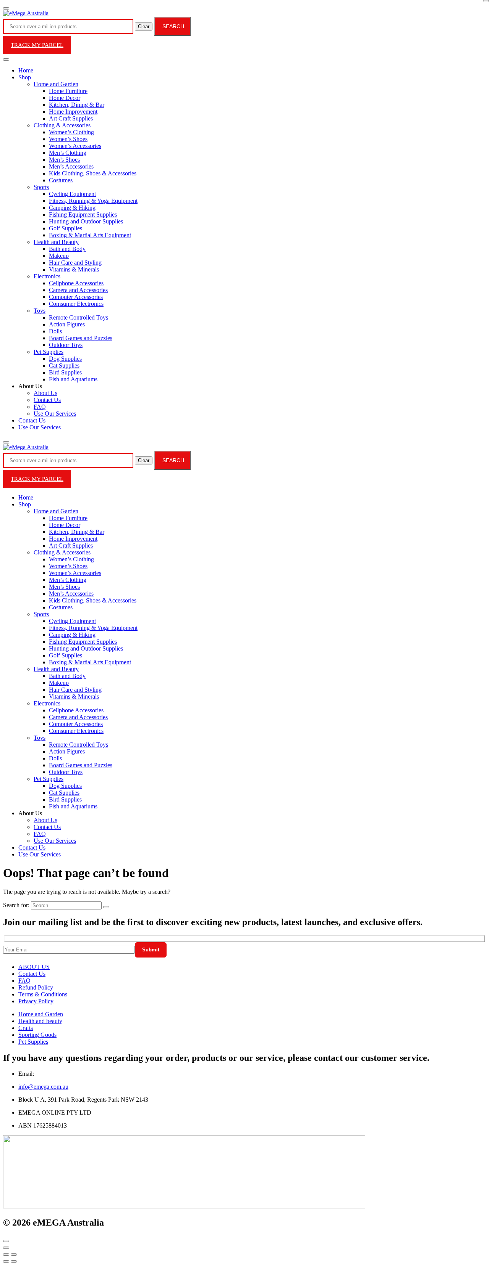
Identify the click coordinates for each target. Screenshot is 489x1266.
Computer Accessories (76, 297)
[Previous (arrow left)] (6, 1261)
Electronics (47, 276)
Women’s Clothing (71, 132)
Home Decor (64, 98)
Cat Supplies (64, 365)
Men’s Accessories (71, 166)
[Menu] (6, 8)
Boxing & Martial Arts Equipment (90, 235)
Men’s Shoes (64, 159)
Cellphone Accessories (76, 283)
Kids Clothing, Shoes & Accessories (92, 173)
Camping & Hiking (72, 207)
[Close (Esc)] (6, 1254)
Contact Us (47, 400)
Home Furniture (68, 91)
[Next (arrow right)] (14, 1261)
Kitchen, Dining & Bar (76, 104)
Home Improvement (73, 111)
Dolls (55, 331)
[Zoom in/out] (14, 1254)
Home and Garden (56, 84)
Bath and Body (67, 249)
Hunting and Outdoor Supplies (86, 221)
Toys (39, 310)
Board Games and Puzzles (80, 338)
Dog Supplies (65, 358)
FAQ (40, 406)
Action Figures (67, 324)
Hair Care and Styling (75, 262)
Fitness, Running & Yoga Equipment (93, 201)
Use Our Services (55, 413)
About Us (45, 393)
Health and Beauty (56, 242)
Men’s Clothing (67, 152)
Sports (41, 187)
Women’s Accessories (75, 146)
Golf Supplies (65, 228)
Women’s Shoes (68, 139)
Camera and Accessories (78, 290)
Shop (24, 77)
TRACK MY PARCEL (37, 45)
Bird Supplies (65, 372)
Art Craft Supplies (71, 118)
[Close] (486, 1)
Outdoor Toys (66, 345)
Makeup (59, 255)
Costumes (61, 180)
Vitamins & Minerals (74, 269)
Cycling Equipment (72, 194)
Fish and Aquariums (73, 379)
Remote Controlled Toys (78, 317)
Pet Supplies (48, 352)
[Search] (6, 442)
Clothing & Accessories (62, 125)
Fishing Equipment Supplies (83, 214)
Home (25, 70)
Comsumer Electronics (76, 303)
